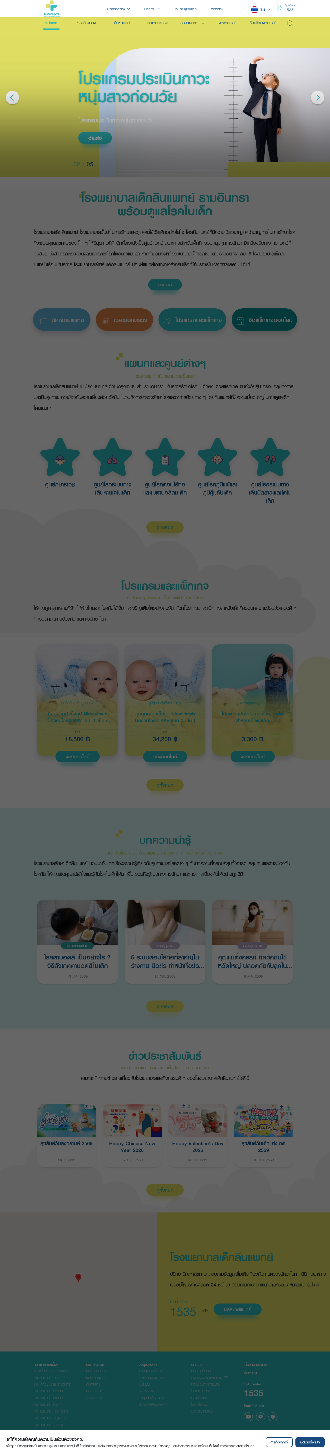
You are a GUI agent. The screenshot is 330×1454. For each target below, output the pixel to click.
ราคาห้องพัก (147, 1391)
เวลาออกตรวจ (96, 1370)
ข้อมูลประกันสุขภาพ (151, 1397)
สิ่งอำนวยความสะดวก (153, 1404)
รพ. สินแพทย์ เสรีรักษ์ (48, 1391)
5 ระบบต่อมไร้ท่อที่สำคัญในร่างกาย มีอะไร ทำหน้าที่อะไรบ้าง (165, 961)
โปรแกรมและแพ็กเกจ (151, 1377)
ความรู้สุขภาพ (165, 945)
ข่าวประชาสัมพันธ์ (202, 1411)
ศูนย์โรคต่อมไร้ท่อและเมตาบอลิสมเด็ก (165, 488)
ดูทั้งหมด (165, 527)
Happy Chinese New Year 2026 (132, 1146)
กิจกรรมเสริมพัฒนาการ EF (209, 1377)
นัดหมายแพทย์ (237, 1309)
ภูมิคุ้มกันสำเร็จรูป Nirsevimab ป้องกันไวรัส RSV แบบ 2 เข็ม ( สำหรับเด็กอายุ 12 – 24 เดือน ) (165, 717)
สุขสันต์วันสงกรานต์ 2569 (66, 1143)
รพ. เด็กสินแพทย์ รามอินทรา (52, 1384)
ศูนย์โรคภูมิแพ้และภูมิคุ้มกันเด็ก (217, 488)
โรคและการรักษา (77, 945)
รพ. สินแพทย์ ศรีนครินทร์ (51, 1411)
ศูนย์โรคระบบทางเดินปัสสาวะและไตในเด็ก (270, 492)
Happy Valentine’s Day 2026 (197, 1146)
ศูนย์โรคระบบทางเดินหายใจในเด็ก (113, 488)
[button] (78, 1278)
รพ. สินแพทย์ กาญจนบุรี (50, 1418)
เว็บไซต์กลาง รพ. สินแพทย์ (51, 1370)
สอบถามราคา (94, 1391)
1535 (289, 9)
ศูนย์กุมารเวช (60, 484)
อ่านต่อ (70, 138)
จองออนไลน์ (78, 756)
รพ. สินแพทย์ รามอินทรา (50, 1377)
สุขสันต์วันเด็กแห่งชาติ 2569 (263, 1146)
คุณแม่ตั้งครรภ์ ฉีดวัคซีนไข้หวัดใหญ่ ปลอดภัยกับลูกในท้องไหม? (252, 961)
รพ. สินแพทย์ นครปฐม (49, 1424)
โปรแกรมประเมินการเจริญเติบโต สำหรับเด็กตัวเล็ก (252, 717)
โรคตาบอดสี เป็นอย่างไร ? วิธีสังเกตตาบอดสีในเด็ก (77, 961)
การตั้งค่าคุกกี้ (279, 1442)
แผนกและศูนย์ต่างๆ (151, 1370)
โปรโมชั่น (144, 1384)
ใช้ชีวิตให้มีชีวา (200, 1404)
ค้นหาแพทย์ (93, 1384)
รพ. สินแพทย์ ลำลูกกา (48, 1404)
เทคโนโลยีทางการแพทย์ (205, 1384)
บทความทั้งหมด (201, 1370)
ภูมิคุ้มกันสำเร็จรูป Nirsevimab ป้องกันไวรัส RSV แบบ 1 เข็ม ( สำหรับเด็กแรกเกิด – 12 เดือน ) (77, 717)
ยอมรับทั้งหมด (310, 1442)
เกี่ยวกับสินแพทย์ (255, 1364)
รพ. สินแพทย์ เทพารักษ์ (49, 1397)
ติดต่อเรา (250, 1372)
